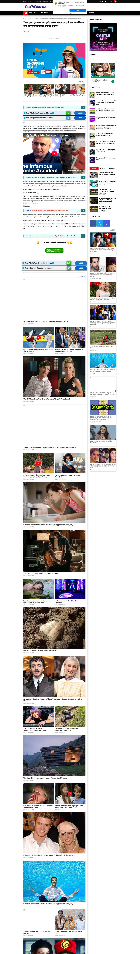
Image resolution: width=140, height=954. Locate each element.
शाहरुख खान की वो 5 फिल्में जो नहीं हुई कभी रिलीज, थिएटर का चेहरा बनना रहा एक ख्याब (50, 210)
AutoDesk (30, 18)
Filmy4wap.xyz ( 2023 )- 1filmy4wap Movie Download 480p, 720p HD (106, 191)
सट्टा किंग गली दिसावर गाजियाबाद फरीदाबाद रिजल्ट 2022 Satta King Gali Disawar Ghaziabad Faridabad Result (106, 127)
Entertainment (37, 18)
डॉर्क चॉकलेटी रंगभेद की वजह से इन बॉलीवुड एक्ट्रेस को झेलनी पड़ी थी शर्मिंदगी (48, 107)
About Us (45, 1)
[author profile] (24, 32)
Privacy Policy (38, 1)
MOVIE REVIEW (44, 12)
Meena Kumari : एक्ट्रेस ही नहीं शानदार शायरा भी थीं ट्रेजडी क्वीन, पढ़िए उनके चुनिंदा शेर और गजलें (53, 236)
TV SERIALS (92, 12)
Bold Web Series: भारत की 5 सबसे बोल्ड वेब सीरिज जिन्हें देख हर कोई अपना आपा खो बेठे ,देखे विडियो (53, 177)
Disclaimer (30, 1)
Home (24, 1)
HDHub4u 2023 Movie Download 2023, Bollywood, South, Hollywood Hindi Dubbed (107, 200)
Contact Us (52, 1)
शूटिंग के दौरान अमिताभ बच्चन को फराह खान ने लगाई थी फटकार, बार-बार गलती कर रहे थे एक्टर (47, 220)
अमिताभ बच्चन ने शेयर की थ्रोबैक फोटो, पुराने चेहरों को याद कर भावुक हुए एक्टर (44, 189)
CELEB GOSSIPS (33, 12)
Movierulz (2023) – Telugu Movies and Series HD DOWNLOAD (106, 208)
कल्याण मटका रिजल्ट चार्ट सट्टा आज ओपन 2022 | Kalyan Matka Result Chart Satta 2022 (106, 102)
